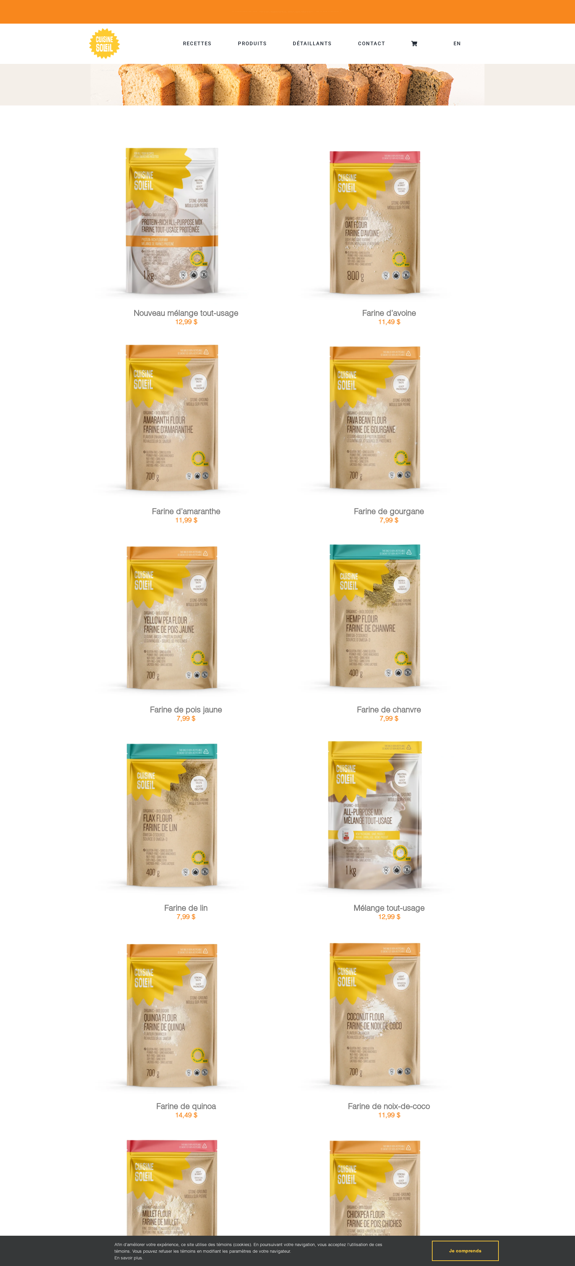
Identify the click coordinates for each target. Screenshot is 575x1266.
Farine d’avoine (389, 313)
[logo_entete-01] (104, 30)
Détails (199, 223)
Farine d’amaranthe (186, 511)
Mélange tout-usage (389, 908)
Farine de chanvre (389, 709)
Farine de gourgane (389, 511)
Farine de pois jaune (186, 709)
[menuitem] (457, 44)
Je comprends (465, 1250)
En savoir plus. (128, 1257)
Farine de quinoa (186, 1106)
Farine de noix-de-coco (389, 1106)
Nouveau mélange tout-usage (186, 313)
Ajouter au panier (153, 223)
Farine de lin (186, 908)
